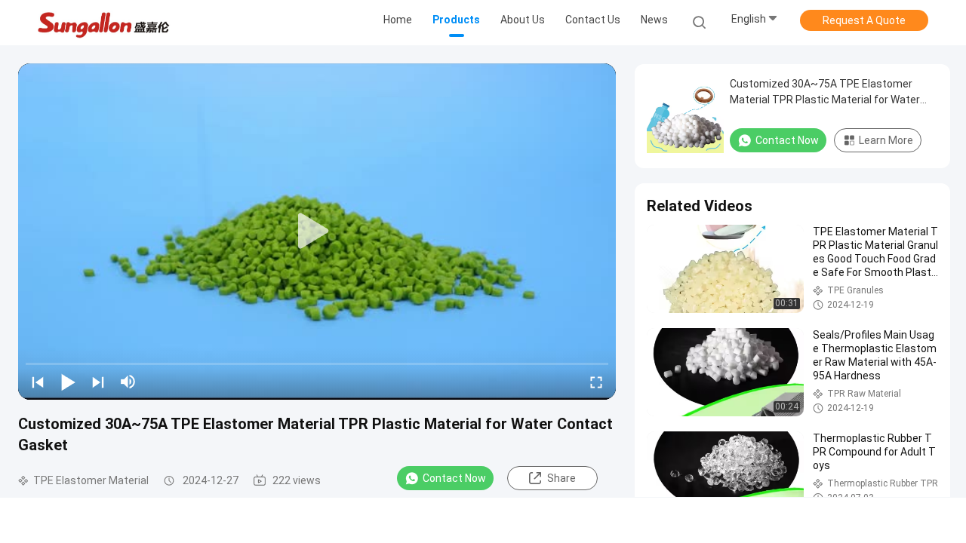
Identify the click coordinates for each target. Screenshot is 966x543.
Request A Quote (864, 20)
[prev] (38, 381)
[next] (98, 381)
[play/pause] (68, 381)
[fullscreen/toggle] (596, 381)
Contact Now (454, 478)
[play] (317, 231)
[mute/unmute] (128, 381)
